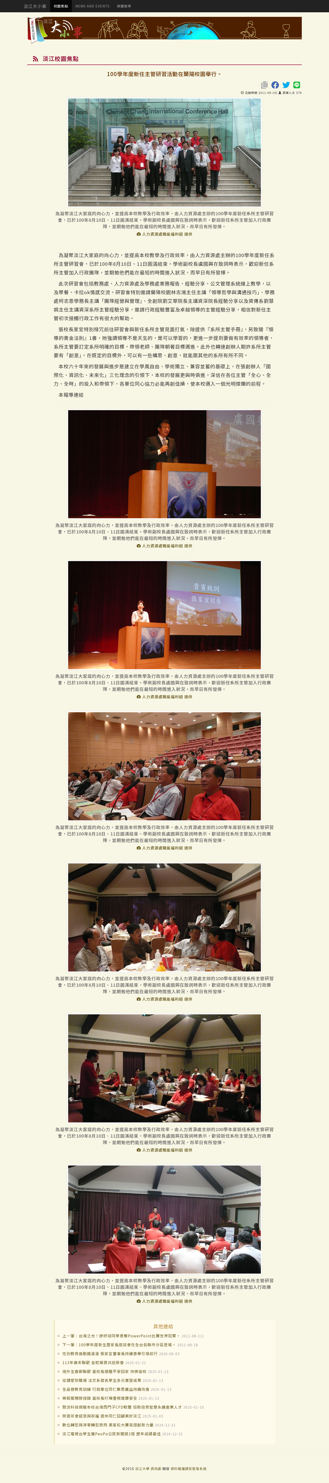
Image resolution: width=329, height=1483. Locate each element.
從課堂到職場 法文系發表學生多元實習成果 (101, 1380)
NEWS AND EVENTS (92, 6)
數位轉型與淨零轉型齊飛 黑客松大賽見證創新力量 (108, 1425)
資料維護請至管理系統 (189, 1468)
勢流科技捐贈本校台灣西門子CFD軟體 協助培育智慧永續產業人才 (122, 1407)
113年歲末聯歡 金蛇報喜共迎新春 (93, 1362)
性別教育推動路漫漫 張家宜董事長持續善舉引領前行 (110, 1353)
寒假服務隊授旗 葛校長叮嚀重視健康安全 (99, 1398)
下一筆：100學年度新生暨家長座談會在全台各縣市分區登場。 (119, 1344)
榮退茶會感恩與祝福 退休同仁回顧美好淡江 (101, 1416)
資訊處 (156, 1468)
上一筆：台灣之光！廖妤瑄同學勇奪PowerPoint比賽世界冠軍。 (121, 1336)
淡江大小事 (35, 6)
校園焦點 (61, 6)
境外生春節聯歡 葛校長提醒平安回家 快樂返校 (104, 1371)
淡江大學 (143, 1468)
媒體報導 (124, 6)
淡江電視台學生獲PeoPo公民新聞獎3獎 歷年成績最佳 (111, 1434)
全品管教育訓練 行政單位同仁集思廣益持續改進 (106, 1389)
